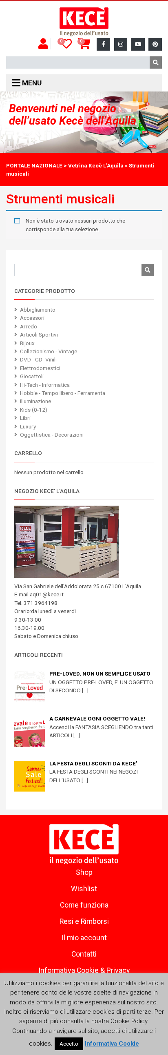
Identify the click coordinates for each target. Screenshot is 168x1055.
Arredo (28, 326)
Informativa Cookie (112, 1043)
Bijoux (27, 343)
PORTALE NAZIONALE (34, 165)
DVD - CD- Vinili (38, 359)
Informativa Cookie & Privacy (84, 970)
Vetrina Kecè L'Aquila (96, 165)
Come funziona (84, 905)
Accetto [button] (69, 1044)
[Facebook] (103, 44)
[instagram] (121, 44)
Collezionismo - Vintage (48, 351)
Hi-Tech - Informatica (45, 384)
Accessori (32, 317)
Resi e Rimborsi (84, 921)
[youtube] (138, 44)
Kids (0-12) (33, 409)
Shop (84, 872)
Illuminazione (35, 401)
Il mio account (84, 938)
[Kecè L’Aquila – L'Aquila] (84, 22)
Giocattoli (32, 376)
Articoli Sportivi (39, 334)
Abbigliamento (37, 309)
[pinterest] (155, 44)
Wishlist (84, 889)
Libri (25, 418)
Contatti (84, 954)
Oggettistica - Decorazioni (52, 434)
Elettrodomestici (40, 368)
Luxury (28, 426)
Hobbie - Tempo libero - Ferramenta (62, 393)
